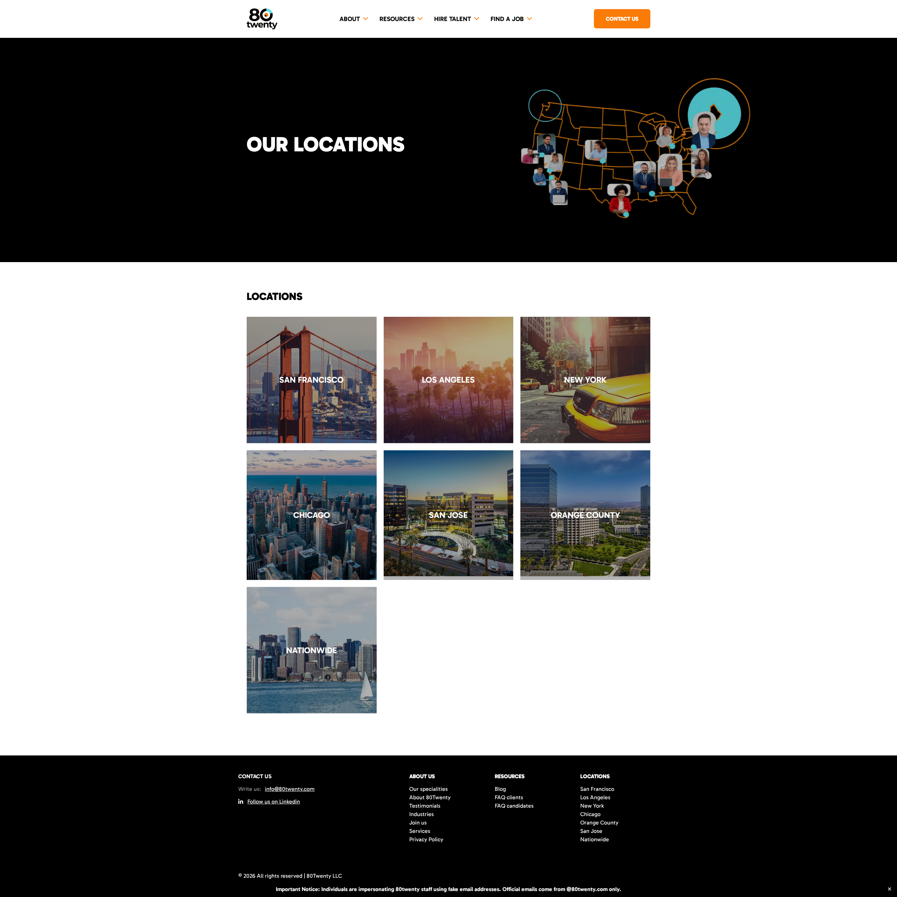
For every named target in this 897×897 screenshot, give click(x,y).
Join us (418, 822)
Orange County (599, 822)
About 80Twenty (430, 797)
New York (592, 805)
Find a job (507, 19)
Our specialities (428, 789)
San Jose (591, 831)
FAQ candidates (514, 805)
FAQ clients (509, 797)
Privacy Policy (426, 839)
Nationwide (594, 839)
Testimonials (424, 805)
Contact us (622, 18)
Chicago (590, 814)
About (350, 19)
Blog (500, 789)
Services (419, 831)
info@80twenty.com (290, 789)
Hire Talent (452, 19)
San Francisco (597, 789)
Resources (397, 19)
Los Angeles (595, 797)
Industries (421, 814)
